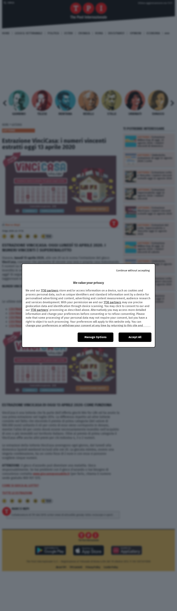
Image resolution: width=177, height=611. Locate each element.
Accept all (135, 337)
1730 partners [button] (49, 290)
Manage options (95, 337)
